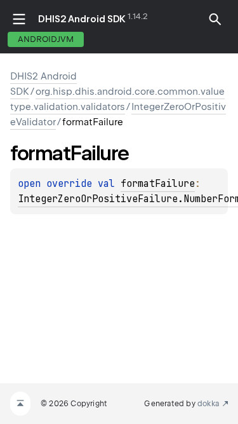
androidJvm (46, 39)
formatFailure (158, 183)
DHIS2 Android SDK (82, 19)
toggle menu (19, 19)
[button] (215, 19)
